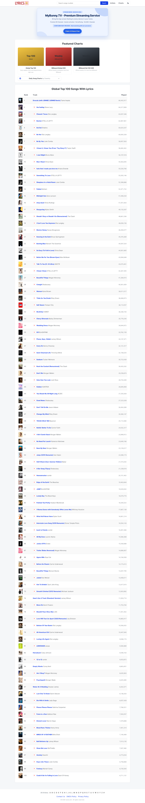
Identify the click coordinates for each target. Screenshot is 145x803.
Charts (121, 3)
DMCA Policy (71, 796)
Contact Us (61, 796)
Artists (112, 3)
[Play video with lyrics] (34, 107)
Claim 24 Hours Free (72, 31)
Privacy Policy (83, 796)
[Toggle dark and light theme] (128, 3)
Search (104, 3)
